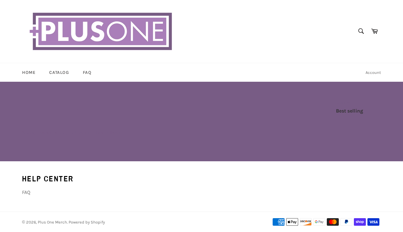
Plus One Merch (52, 222)
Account (373, 72)
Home (28, 72)
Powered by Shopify (87, 222)
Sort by (343, 103)
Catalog (59, 72)
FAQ (87, 72)
